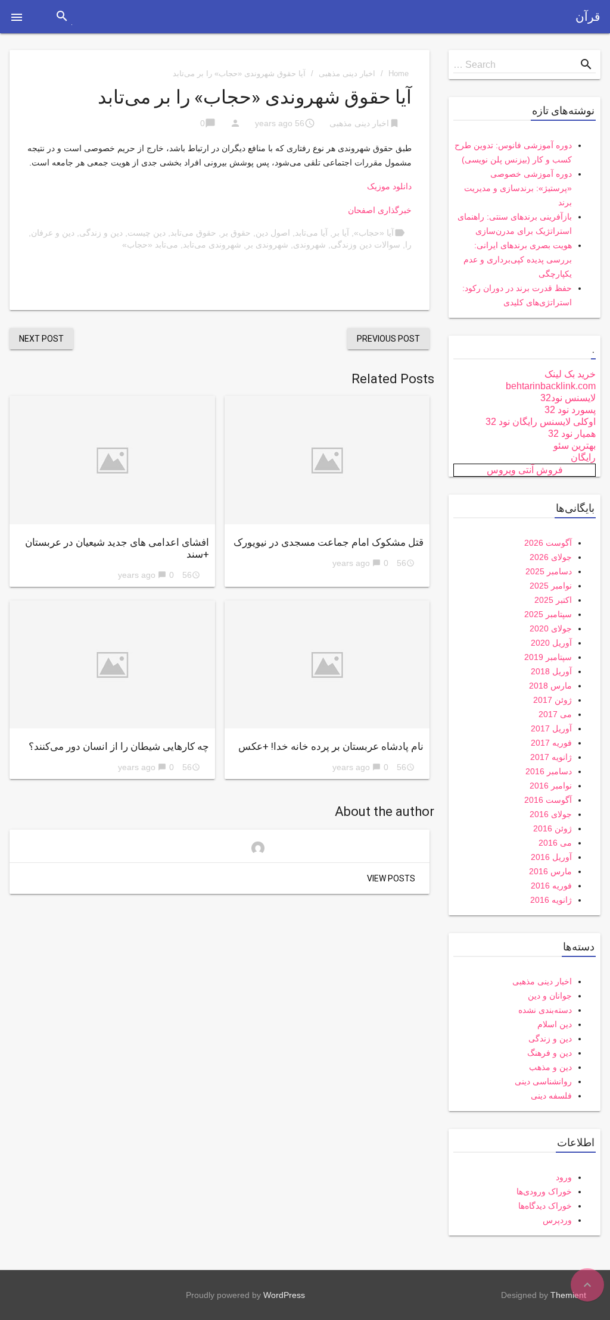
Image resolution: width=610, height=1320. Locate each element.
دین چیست (146, 232)
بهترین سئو (574, 445)
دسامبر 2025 (548, 571)
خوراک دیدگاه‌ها (545, 1205)
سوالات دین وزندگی (365, 244)
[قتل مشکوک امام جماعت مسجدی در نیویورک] (327, 460)
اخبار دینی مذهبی (347, 73)
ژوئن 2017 (552, 700)
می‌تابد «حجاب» (150, 244)
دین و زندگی (101, 232)
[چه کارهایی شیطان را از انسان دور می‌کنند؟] (112, 664)
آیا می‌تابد (311, 232)
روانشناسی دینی (543, 1081)
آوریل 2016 (551, 857)
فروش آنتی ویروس (525, 470)
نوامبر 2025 (551, 585)
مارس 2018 (550, 685)
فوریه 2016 (551, 885)
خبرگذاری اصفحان (380, 210)
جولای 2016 (551, 814)
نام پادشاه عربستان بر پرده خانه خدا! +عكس (331, 746)
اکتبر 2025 (553, 600)
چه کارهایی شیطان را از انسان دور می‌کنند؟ (119, 746)
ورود (564, 1177)
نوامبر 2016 (551, 785)
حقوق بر (236, 232)
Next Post (41, 338)
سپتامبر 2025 (548, 614)
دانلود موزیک (389, 186)
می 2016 (555, 842)
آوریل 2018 (551, 671)
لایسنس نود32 (568, 398)
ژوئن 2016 (552, 828)
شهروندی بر (267, 244)
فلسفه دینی (551, 1095)
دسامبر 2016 (548, 771)
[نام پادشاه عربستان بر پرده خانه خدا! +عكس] (327, 664)
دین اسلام (554, 1024)
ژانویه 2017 (551, 757)
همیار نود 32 (572, 433)
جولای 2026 (551, 557)
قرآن (587, 17)
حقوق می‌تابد (193, 232)
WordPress (284, 1295)
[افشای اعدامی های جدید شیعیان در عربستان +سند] (112, 460)
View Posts (391, 878)
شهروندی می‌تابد (212, 244)
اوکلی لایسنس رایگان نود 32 (540, 422)
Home (398, 73)
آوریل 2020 (551, 643)
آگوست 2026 (548, 543)
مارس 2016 (550, 871)
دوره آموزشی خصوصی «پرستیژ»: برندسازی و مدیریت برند (518, 188)
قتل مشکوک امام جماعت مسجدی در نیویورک (329, 542)
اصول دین (273, 232)
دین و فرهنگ (549, 1053)
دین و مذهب (550, 1067)
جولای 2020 (551, 628)
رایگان (583, 457)
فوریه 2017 (551, 742)
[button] (16, 16)
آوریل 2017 (551, 728)
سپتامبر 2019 (548, 657)
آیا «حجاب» (374, 232)
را (408, 244)
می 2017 (555, 714)
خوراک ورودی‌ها (544, 1191)
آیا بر (340, 232)
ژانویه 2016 (551, 900)
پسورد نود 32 (570, 410)
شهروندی (309, 244)
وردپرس (557, 1220)
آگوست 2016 (548, 800)
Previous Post (388, 338)
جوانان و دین (550, 995)
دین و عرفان (52, 232)
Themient (568, 1295)
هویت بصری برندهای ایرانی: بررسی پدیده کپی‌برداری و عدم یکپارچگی (517, 259)
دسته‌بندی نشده (545, 1010)
